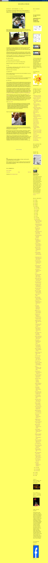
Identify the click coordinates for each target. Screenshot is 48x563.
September (36, 219)
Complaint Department (36, 114)
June (36, 214)
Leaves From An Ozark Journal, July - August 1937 (38, 372)
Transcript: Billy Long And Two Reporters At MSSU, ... (38, 225)
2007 (35, 201)
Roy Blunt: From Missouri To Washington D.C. (38, 315)
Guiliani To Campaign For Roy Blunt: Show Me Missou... (38, 363)
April (36, 211)
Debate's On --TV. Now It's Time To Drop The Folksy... (38, 311)
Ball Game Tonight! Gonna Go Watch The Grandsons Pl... (38, 291)
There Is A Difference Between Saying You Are (38, 384)
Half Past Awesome (36, 123)
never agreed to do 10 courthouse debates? (24, 92)
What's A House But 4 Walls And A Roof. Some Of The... (38, 337)
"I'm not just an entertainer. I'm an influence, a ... (38, 270)
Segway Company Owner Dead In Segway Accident (38, 404)
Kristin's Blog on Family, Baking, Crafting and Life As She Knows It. (37, 108)
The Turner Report (36, 140)
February (36, 208)
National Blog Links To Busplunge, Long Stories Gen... (38, 266)
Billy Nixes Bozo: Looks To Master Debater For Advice (38, 298)
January (36, 207)
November (36, 469)
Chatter (34, 113)
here (17, 55)
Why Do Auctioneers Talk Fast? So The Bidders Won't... (38, 441)
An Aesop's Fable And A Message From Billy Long (38, 345)
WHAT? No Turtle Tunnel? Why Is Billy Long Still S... (38, 456)
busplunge (24, 4)
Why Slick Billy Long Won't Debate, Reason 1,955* (38, 232)
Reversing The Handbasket (37, 137)
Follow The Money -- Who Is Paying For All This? (38, 349)
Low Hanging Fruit (38, 443)
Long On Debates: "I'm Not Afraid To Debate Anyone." (38, 244)
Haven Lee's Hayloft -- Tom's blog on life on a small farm (37, 105)
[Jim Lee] (36, 557)
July (36, 216)
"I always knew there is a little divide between (38, 325)
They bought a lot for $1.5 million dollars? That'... (38, 333)
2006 (35, 200)
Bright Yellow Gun (36, 112)
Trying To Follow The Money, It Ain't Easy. (38, 353)
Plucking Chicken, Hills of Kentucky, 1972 (38, 449)
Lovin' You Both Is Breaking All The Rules (38, 396)
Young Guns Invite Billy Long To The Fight (38, 321)
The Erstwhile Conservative (37, 118)
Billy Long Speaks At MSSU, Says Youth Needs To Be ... (38, 221)
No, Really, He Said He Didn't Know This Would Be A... (38, 285)
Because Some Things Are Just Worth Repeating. (38, 446)
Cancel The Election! (38, 412)
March (36, 210)
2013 (35, 475)
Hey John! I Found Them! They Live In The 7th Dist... (38, 400)
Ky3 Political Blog (36, 126)
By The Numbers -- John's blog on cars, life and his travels (37, 101)
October (36, 467)
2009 (35, 204)
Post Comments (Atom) (13, 174)
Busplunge (36, 173)
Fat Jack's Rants (35, 119)
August (36, 217)
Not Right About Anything (37, 131)
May (36, 213)
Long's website (10, 101)
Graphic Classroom (36, 122)
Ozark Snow (35, 133)
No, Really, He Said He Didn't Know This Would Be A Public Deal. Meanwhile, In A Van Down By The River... (18, 11)
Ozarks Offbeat (35, 136)
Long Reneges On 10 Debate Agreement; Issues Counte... (38, 258)
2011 (35, 472)
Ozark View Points (36, 135)
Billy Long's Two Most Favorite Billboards (37, 228)
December (36, 470)
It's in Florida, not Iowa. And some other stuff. (38, 459)
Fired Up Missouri (36, 121)
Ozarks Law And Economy (37, 132)
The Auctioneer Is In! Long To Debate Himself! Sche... (38, 407)
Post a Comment (8, 170)
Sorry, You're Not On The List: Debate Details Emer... (38, 375)
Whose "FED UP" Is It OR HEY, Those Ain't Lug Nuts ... (38, 279)
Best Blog (35, 19)
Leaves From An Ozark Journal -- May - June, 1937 (38, 358)
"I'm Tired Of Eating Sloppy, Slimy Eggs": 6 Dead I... (38, 275)
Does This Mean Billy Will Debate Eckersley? (38, 236)
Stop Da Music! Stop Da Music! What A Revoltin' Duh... (38, 392)
